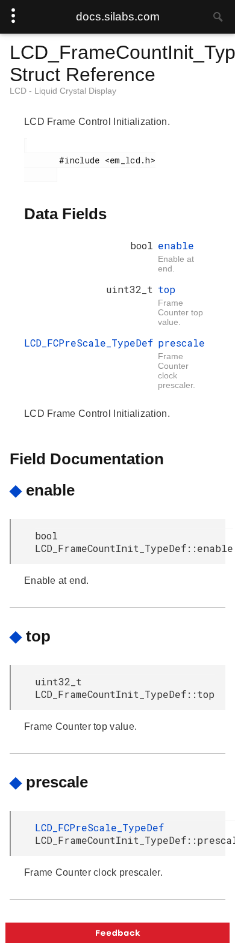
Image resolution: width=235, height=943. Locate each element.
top (166, 289)
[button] (117, 933)
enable (176, 245)
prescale (181, 342)
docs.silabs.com (118, 16)
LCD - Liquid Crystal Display (63, 91)
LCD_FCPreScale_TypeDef (88, 342)
